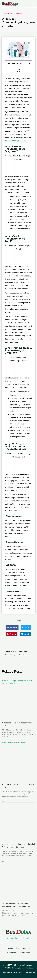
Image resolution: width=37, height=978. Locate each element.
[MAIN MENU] (33, 4)
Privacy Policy (13, 948)
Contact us (11, 953)
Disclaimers (25, 953)
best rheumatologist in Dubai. (16, 141)
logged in (16, 655)
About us (26, 948)
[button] (29, 64)
